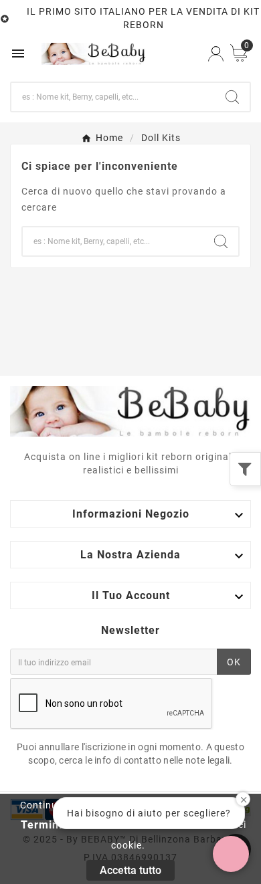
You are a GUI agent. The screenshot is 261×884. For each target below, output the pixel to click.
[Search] (232, 97)
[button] (230, 854)
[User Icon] (216, 54)
